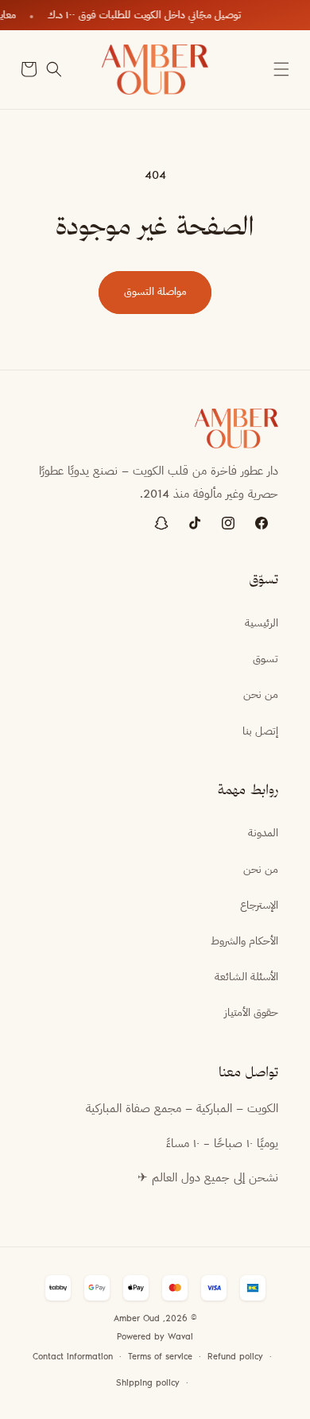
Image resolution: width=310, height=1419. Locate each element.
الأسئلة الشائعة (246, 977)
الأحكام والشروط (244, 942)
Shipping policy (148, 1383)
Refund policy (235, 1357)
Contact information (73, 1357)
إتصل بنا (260, 732)
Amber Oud (137, 1319)
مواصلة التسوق (155, 292)
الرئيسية (261, 624)
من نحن (260, 695)
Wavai (180, 1337)
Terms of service (160, 1357)
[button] (281, 69)
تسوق (265, 659)
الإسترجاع (259, 906)
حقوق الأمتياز (251, 1013)
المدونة (263, 833)
